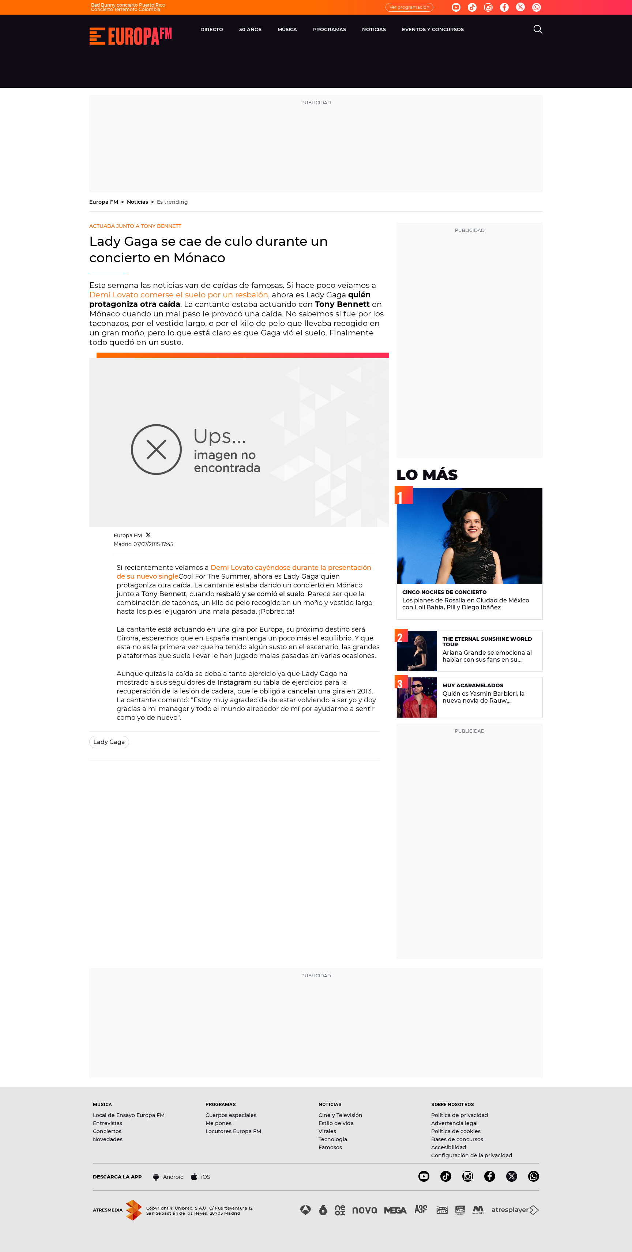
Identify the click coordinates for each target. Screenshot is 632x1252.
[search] (538, 29)
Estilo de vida (336, 1123)
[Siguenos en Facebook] (504, 7)
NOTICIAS (374, 29)
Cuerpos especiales (231, 1115)
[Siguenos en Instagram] (488, 7)
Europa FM (104, 202)
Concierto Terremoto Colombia (125, 9)
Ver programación (409, 7)
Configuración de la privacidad (471, 1155)
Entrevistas (107, 1123)
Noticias (138, 202)
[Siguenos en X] (511, 1179)
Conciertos (107, 1131)
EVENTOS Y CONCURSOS (433, 29)
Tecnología (333, 1139)
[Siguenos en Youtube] (456, 7)
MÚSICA (287, 29)
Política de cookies (456, 1131)
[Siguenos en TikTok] (445, 1179)
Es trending (172, 202)
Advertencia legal (454, 1123)
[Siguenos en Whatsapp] (536, 7)
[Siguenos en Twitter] (520, 7)
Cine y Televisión (340, 1115)
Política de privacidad (459, 1115)
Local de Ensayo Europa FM (129, 1115)
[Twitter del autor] (148, 535)
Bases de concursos (457, 1139)
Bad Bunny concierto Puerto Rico (128, 5)
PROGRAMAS (329, 29)
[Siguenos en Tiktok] (472, 7)
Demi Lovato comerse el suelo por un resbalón (178, 294)
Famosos (330, 1147)
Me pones (219, 1123)
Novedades (108, 1139)
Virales (327, 1131)
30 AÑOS (250, 29)
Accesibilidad (448, 1147)
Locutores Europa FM (233, 1131)
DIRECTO (211, 29)
